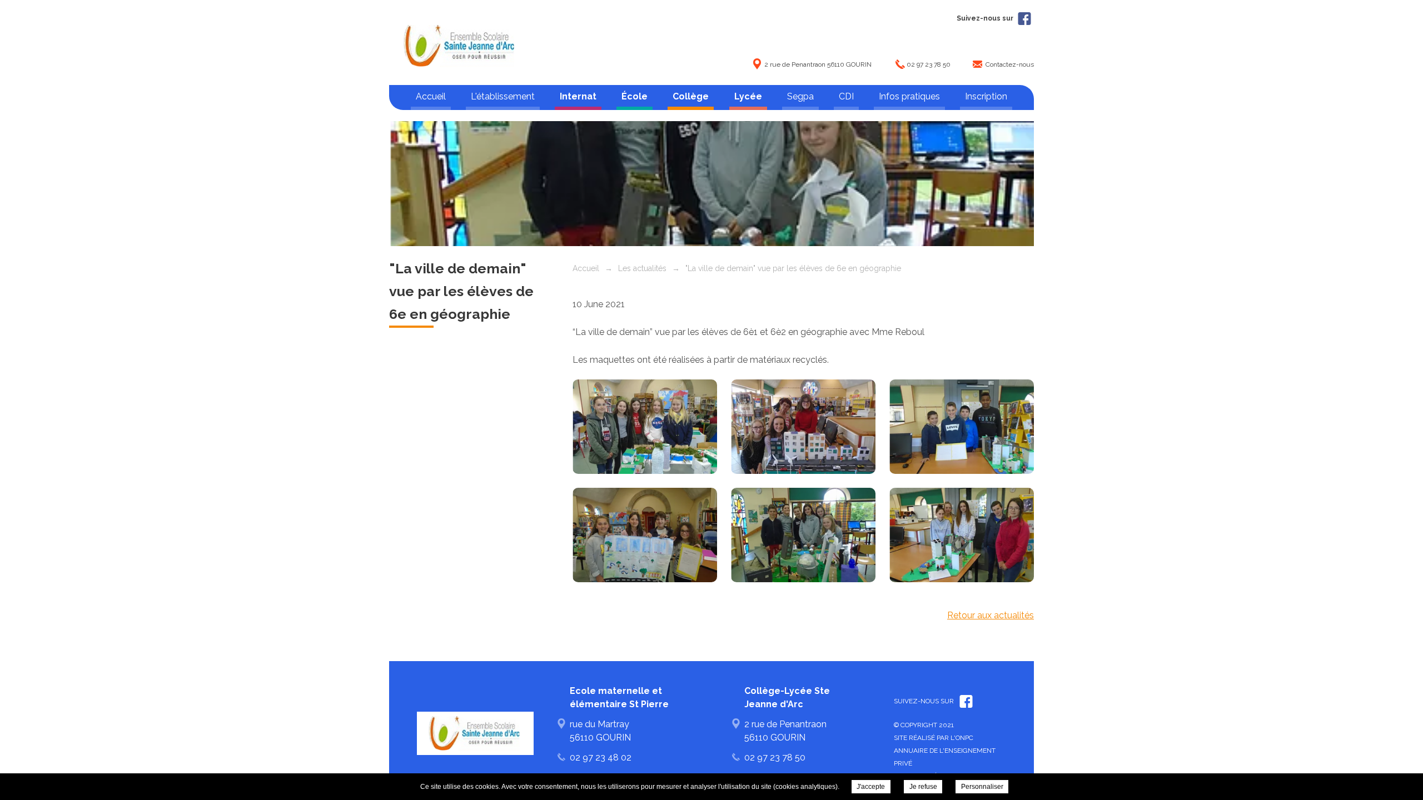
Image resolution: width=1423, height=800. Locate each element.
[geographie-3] (645, 535)
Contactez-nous (1010, 64)
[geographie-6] (645, 426)
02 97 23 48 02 (600, 757)
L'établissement (503, 96)
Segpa (800, 96)
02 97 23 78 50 (929, 64)
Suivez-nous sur (986, 18)
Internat (578, 96)
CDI (846, 96)
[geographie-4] (961, 426)
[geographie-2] (803, 535)
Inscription (986, 96)
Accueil (431, 96)
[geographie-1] (961, 535)
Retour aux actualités (990, 615)
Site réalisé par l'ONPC (933, 738)
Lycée (748, 96)
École (634, 96)
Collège (691, 96)
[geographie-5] (803, 426)
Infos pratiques (909, 96)
